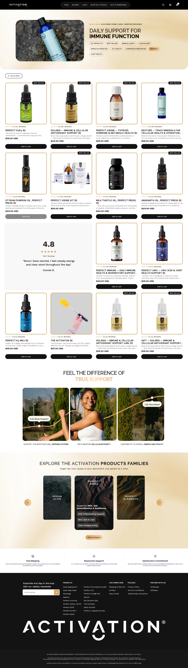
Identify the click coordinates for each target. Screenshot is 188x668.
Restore (66, 597)
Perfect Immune (70, 601)
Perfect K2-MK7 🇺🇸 (16, 340)
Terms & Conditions (136, 590)
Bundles (75, 5)
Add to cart (26, 146)
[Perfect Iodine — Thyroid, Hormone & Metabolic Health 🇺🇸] (116, 103)
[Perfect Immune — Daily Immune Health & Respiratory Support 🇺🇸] (116, 243)
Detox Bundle (89, 607)
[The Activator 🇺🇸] (71, 313)
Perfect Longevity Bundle (94, 611)
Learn (84, 5)
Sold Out (26, 216)
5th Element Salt (91, 601)
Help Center (114, 594)
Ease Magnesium (70, 587)
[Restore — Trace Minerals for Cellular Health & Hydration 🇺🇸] (162, 103)
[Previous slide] (27, 502)
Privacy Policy (133, 587)
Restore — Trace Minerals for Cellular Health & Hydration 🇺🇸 (160, 131)
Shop (66, 5)
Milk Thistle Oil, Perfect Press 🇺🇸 (116, 201)
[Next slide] (160, 502)
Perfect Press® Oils (92, 594)
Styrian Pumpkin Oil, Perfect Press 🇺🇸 (23, 201)
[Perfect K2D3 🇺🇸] (26, 103)
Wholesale (154, 587)
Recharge (67, 594)
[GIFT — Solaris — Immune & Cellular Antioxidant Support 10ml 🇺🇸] (162, 313)
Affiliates (154, 590)
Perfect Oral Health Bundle (95, 587)
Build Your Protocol (99, 5)
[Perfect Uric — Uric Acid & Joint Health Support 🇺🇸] (162, 243)
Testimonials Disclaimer (138, 594)
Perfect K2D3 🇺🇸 (15, 130)
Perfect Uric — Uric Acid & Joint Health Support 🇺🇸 (161, 271)
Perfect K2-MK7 (69, 611)
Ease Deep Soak (69, 590)
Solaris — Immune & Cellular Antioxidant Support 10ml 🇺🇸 (114, 341)
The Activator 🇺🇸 (62, 340)
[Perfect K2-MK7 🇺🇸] (26, 313)
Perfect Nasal (68, 614)
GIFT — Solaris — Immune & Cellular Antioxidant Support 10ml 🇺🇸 (161, 341)
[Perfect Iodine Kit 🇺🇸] (71, 173)
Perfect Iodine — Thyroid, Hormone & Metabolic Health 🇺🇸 (116, 131)
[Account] (170, 5)
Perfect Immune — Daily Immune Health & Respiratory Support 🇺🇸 (116, 271)
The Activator (89, 604)
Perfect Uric (89, 590)
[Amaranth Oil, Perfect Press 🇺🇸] (162, 173)
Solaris (86, 597)
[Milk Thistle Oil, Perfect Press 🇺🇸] (116, 173)
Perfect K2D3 (68, 607)
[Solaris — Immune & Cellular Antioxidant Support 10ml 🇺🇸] (116, 313)
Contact (112, 590)
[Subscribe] (56, 592)
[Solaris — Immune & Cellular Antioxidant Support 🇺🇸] (71, 103)
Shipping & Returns (117, 587)
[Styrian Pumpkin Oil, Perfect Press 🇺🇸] (26, 173)
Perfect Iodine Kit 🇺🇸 (64, 200)
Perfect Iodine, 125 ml (72, 604)
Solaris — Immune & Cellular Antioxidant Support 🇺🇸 (69, 131)
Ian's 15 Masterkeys (118, 5)
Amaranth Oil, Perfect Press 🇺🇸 (161, 200)
